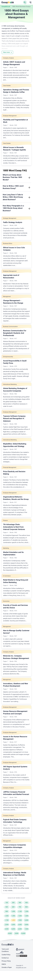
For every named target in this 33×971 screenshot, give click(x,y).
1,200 (26, 911)
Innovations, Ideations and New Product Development (15, 684)
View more (6, 52)
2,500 (6, 925)
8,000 (10, 933)
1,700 (6, 920)
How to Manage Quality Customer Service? (16, 631)
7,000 (26, 929)
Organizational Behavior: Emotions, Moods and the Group (16, 498)
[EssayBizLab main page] (8, 2)
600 (13, 907)
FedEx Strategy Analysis (12, 222)
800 (26, 907)
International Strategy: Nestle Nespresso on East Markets (14, 873)
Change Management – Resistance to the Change (13, 301)
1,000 (13, 911)
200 (13, 903)
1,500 (20, 916)
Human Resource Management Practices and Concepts (15, 712)
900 (6, 911)
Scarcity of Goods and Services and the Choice (15, 606)
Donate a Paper (7, 967)
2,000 (26, 920)
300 (20, 903)
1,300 (6, 916)
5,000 (13, 929)
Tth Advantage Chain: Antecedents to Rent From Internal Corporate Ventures (14, 527)
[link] (16, 177)
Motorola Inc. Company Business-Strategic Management (16, 657)
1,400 (13, 916)
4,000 (26, 925)
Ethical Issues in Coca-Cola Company (14, 248)
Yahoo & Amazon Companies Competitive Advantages (14, 846)
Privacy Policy (6, 961)
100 (6, 903)
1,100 (20, 911)
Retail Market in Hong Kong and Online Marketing (15, 581)
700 (20, 907)
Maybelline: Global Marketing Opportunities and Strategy (14, 445)
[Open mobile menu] (30, 2)
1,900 (20, 920)
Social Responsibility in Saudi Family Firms (14, 362)
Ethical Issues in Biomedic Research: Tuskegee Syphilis (14, 148)
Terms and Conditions (5, 950)
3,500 (20, 925)
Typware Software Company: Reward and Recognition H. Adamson (14, 418)
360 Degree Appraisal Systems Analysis (15, 768)
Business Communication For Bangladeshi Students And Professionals (14, 333)
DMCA (4, 964)
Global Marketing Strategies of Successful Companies (15, 389)
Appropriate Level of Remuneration (11, 276)
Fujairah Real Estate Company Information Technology (14, 820)
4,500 (6, 929)
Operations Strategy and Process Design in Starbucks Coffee (16, 91)
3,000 (13, 925)
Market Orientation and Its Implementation (13, 553)
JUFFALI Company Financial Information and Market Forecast (16, 793)
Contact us (5, 958)
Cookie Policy (6, 955)
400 (26, 903)
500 (6, 907)
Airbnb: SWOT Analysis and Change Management (14, 63)
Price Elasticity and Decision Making (14, 472)
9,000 (16, 933)
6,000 (20, 929)
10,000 (23, 933)
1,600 (26, 916)
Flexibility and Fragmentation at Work (15, 121)
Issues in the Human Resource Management (15, 737)
